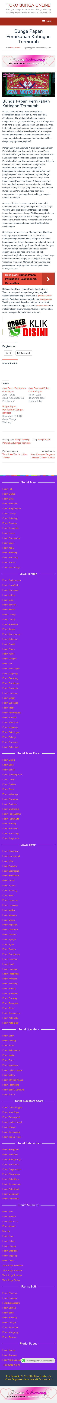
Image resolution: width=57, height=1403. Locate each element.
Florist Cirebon (9, 784)
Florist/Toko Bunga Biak (13, 1359)
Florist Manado (9, 1226)
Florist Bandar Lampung (13, 1089)
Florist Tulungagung (11, 1012)
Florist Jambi (8, 1045)
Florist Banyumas (10, 589)
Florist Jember (9, 885)
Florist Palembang (10, 1084)
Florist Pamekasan (11, 954)
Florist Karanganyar (11, 537)
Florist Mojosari (9, 934)
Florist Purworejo (10, 688)
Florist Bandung (9, 552)
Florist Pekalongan (10, 668)
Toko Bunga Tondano (12, 1275)
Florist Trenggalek (10, 527)
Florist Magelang (10, 673)
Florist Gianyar (9, 1322)
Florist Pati (7, 488)
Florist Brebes (8, 532)
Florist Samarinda (10, 1164)
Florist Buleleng (9, 1317)
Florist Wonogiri (9, 717)
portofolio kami (45, 295)
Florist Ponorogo (9, 968)
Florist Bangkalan (10, 851)
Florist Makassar (10, 1221)
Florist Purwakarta (10, 818)
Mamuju (6, 1231)
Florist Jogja (8, 547)
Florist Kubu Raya (10, 1178)
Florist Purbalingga (10, 683)
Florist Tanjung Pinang (12, 1079)
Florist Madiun (8, 493)
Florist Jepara (8, 629)
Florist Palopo (8, 1240)
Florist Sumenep (9, 998)
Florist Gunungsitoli (11, 1117)
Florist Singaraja (9, 1293)
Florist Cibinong (9, 523)
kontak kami (43, 305)
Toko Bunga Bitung (11, 1280)
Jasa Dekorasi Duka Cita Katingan (38, 390)
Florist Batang (8, 594)
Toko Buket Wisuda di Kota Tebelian (14, 454)
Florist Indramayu (10, 794)
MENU (49, 21)
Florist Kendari (9, 1216)
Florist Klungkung (10, 1332)
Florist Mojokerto (10, 929)
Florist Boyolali (9, 604)
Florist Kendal (8, 643)
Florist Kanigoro (9, 865)
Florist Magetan (9, 914)
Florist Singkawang (11, 1174)
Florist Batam (8, 1074)
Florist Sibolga (9, 1126)
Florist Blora (7, 498)
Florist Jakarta (9, 562)
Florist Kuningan (9, 803)
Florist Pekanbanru (11, 1050)
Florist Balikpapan (10, 1149)
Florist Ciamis (8, 759)
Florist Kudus (8, 653)
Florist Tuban (8, 1008)
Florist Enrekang (9, 1250)
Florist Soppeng (9, 1255)
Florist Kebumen (9, 503)
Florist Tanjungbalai (11, 1131)
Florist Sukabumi (10, 828)
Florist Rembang (9, 692)
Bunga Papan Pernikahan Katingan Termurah (26, 441)
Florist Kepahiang (10, 1065)
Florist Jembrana (10, 1327)
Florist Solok (8, 1035)
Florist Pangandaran (11, 508)
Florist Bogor (8, 542)
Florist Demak (8, 619)
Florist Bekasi (8, 769)
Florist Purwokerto (10, 584)
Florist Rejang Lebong (12, 1069)
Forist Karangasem (11, 1302)
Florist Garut (8, 789)
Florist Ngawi (8, 944)
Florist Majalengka (10, 808)
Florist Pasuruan (9, 959)
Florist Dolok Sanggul (12, 1107)
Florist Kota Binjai (10, 1112)
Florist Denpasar (9, 1297)
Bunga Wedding (22, 439)
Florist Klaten (8, 648)
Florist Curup (8, 1060)
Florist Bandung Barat (12, 774)
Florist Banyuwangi (11, 855)
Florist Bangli (8, 1312)
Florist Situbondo (10, 993)
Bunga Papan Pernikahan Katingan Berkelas (12, 409)
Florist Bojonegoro (10, 870)
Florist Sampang (9, 983)
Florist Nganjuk (9, 939)
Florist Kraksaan (9, 978)
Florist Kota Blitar (10, 1022)
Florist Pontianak (10, 1154)
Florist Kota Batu (10, 1017)
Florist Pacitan (9, 949)
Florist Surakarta (10, 742)
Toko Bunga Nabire (11, 1364)
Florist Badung (9, 1307)
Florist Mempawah (10, 1193)
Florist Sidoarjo (9, 988)
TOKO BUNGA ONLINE (28, 5)
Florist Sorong (8, 1349)
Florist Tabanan (9, 1337)
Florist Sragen (8, 697)
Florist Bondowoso (10, 875)
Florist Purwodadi (10, 624)
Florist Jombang (9, 890)
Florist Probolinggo (10, 973)
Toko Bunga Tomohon (12, 1270)
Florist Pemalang (10, 678)
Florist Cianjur (8, 779)
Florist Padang (9, 1040)
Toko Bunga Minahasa (12, 1265)
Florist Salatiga (9, 737)
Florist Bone (7, 1236)
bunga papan (46, 298)
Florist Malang (8, 919)
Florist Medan (8, 1055)
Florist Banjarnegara (11, 580)
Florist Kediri (8, 895)
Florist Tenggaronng (11, 1183)
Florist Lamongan (10, 900)
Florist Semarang (10, 557)
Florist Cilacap (9, 513)
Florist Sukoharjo (10, 518)
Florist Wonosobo (10, 722)
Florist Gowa (8, 1260)
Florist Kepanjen (9, 924)
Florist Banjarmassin (11, 1169)
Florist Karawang (10, 798)
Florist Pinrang (9, 1245)
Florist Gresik (8, 880)
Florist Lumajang (10, 905)
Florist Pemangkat (10, 1198)
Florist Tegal (8, 707)
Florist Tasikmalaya (11, 567)
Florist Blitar (7, 860)
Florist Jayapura (9, 1354)
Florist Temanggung (11, 712)
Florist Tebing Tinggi (11, 1136)
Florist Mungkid (9, 658)
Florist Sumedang (10, 833)
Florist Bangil (8, 963)
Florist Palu (7, 1211)
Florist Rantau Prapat (12, 1121)
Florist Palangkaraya (11, 1159)
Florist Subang (9, 823)
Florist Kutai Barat (10, 1188)
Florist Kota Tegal (10, 746)
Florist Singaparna (10, 838)
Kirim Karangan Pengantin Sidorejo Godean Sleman (43, 454)
